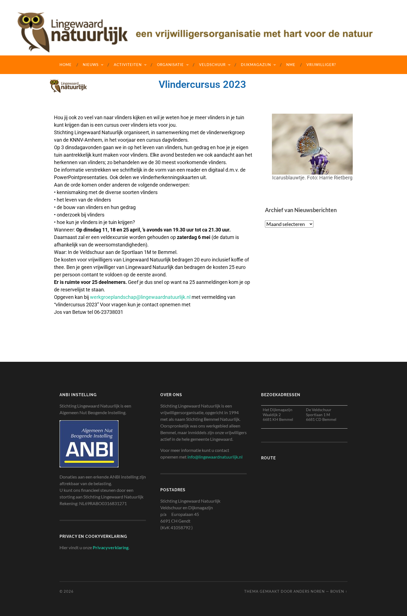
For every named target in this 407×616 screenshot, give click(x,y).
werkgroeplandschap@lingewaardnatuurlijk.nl (140, 297)
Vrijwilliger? (321, 64)
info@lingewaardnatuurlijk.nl (215, 456)
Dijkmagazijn (256, 64)
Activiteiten (128, 64)
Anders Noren (309, 591)
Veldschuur (212, 64)
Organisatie (170, 64)
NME (290, 64)
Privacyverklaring (110, 547)
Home (66, 64)
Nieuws (91, 64)
